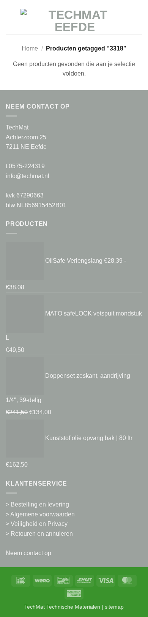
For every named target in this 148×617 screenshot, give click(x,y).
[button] (10, 20)
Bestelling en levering (40, 504)
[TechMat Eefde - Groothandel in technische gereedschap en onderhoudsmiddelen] (74, 21)
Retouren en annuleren (42, 533)
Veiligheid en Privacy (39, 524)
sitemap (114, 607)
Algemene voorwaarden (42, 514)
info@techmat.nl (27, 176)
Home (30, 48)
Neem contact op (28, 553)
